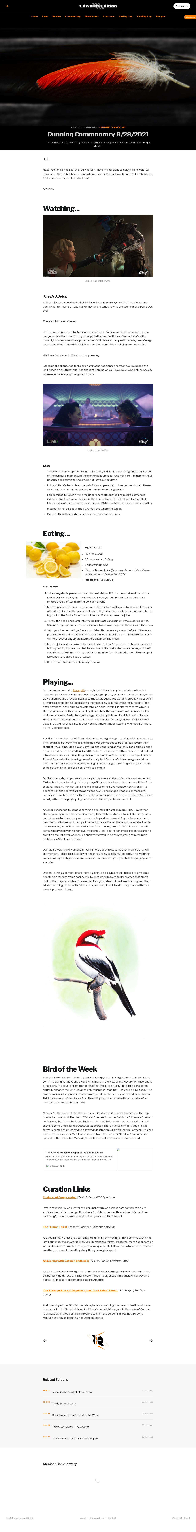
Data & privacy (97, 1518)
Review (56, 16)
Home (34, 16)
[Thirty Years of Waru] (98, 1402)
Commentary (73, 16)
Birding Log (126, 16)
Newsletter (92, 16)
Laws (45, 16)
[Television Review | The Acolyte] (98, 1425)
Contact (112, 1518)
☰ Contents (190, 17)
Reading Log (144, 16)
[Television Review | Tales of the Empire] (98, 1437)
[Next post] (151, 1340)
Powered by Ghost (181, 1518)
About (83, 1518)
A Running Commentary (112, 127)
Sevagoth (79, 690)
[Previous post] (45, 1340)
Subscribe (182, 6)
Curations (109, 16)
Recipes (161, 16)
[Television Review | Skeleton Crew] (98, 1390)
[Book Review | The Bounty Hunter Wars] (98, 1413)
